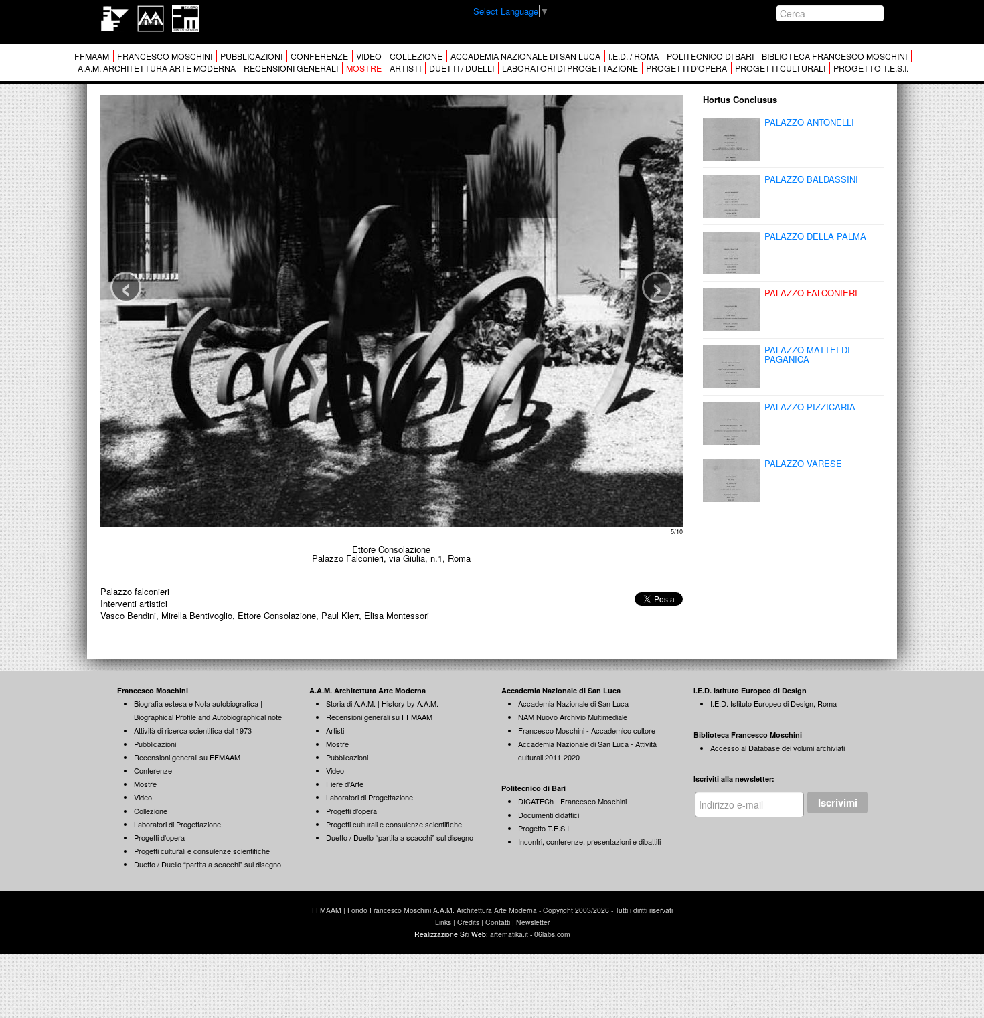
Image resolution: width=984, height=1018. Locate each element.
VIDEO (369, 56)
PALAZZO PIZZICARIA (809, 406)
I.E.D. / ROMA (633, 56)
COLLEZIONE (416, 56)
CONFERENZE (319, 56)
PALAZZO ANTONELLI (809, 122)
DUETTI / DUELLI (461, 68)
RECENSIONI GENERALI (291, 68)
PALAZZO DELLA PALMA (815, 236)
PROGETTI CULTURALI (780, 68)
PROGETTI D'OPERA (686, 68)
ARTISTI (405, 68)
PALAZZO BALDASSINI (811, 179)
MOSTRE (364, 68)
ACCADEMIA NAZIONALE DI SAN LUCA (525, 56)
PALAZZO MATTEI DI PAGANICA (807, 354)
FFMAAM (91, 56)
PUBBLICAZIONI (251, 56)
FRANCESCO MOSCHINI (164, 56)
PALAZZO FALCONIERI (810, 292)
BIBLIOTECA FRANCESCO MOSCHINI (834, 56)
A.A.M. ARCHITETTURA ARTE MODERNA (157, 68)
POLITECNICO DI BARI (710, 56)
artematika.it (509, 934)
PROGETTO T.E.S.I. (870, 68)
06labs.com (552, 934)
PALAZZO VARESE (803, 463)
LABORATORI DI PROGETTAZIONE (570, 68)
